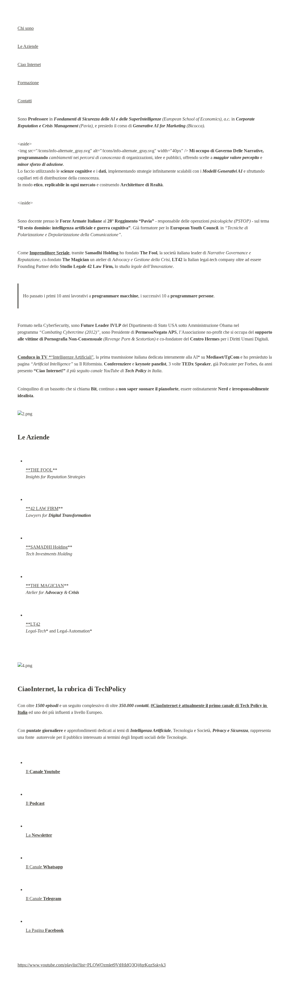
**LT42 (33, 624)
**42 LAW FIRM (42, 508)
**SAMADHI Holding (47, 547)
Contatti (25, 100)
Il (43, 771)
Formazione (28, 82)
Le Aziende (28, 46)
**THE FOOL (39, 469)
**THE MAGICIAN (45, 585)
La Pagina (45, 930)
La (39, 835)
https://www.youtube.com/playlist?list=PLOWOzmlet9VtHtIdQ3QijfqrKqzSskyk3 (92, 964)
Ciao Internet (29, 64)
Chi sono (26, 28)
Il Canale (44, 866)
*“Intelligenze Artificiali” (55, 357)
